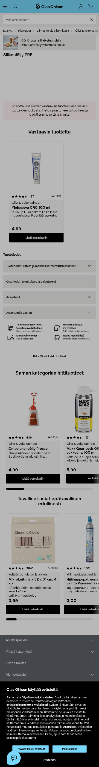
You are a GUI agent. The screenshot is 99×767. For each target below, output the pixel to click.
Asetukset (69, 726)
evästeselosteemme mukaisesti (27, 704)
